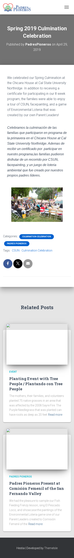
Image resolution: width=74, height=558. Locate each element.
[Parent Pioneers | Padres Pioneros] (18, 7)
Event (13, 371)
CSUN (16, 250)
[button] (7, 204)
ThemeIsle (51, 548)
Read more (55, 414)
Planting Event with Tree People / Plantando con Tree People (35, 383)
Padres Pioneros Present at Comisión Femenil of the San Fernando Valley (36, 488)
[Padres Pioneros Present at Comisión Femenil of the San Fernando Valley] (37, 448)
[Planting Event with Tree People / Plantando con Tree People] (37, 344)
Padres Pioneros (17, 243)
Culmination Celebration (36, 236)
